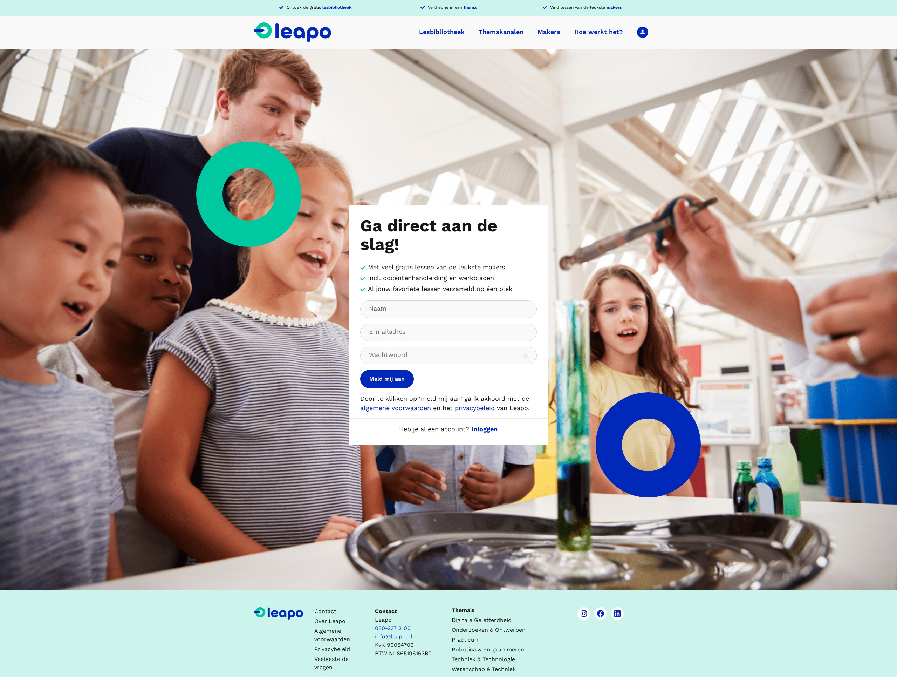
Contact (325, 611)
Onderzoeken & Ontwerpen (489, 630)
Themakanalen (501, 31)
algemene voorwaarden (395, 408)
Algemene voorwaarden (332, 635)
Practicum (466, 639)
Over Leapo (329, 621)
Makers (548, 31)
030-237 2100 (393, 628)
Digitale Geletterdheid (482, 620)
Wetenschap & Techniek (484, 669)
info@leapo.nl (393, 636)
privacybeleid (475, 408)
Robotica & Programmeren (488, 649)
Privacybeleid (332, 649)
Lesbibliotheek (442, 31)
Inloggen (642, 32)
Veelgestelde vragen (331, 663)
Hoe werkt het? (598, 31)
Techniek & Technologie (483, 659)
